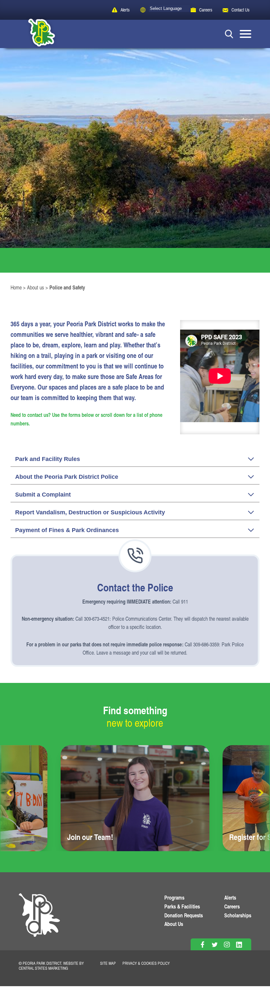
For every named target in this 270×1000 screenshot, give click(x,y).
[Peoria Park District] (36, 34)
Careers (205, 10)
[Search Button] (229, 34)
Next (260, 793)
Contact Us (240, 10)
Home (16, 287)
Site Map (108, 963)
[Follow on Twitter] (215, 944)
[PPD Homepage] (39, 921)
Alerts (125, 10)
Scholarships (237, 915)
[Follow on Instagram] (227, 944)
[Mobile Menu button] (245, 34)
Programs (174, 897)
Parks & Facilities (182, 906)
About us (35, 287)
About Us (173, 924)
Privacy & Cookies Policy (146, 963)
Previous (10, 793)
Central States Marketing (43, 968)
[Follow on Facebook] (203, 944)
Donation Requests (183, 915)
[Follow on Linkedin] (239, 944)
